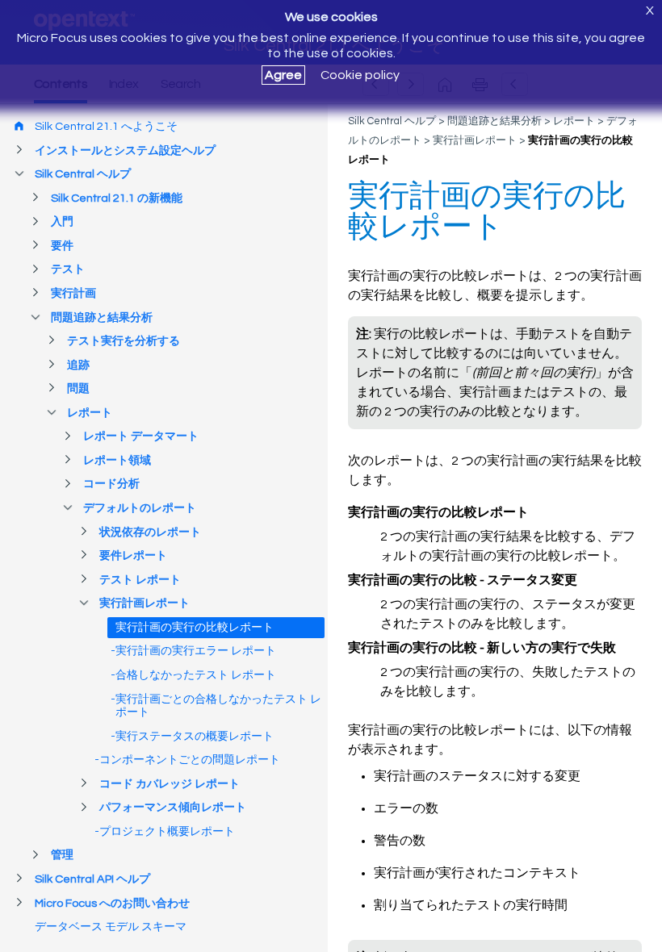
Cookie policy (360, 75)
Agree (283, 75)
